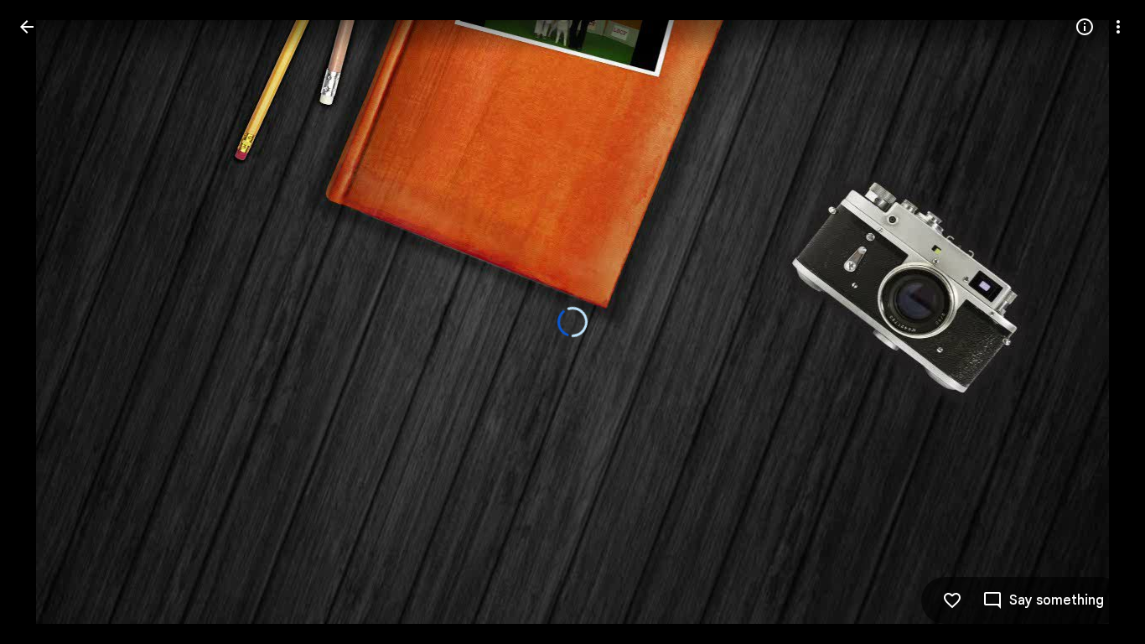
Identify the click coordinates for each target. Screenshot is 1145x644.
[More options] (1118, 27)
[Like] (952, 600)
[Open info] (1084, 27)
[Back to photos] (27, 27)
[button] (1043, 600)
